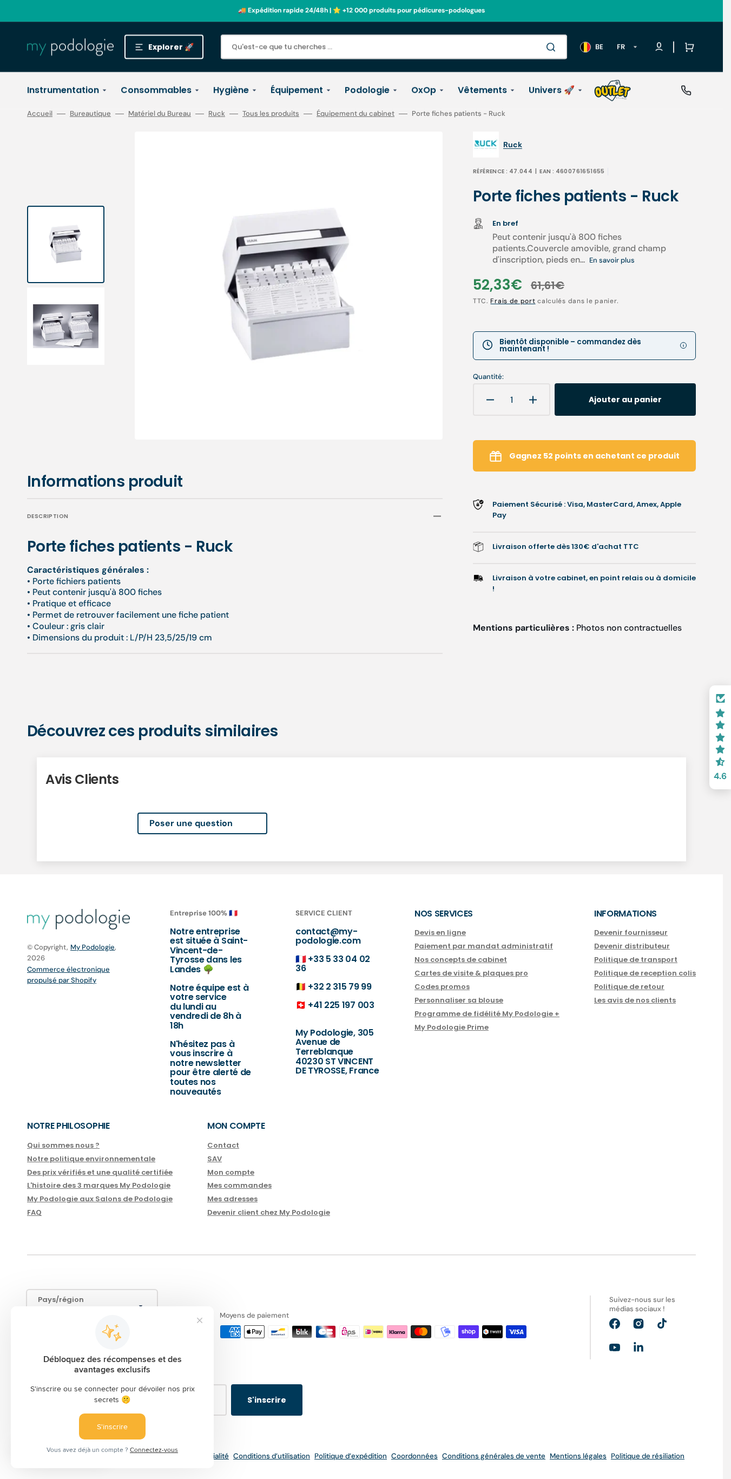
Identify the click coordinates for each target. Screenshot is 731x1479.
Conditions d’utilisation (271, 1456)
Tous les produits (270, 113)
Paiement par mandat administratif (483, 946)
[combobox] (394, 47)
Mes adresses (232, 1199)
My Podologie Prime (451, 1027)
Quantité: (488, 376)
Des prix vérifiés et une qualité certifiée (100, 1172)
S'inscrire (266, 1400)
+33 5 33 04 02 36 (332, 964)
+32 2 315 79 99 (339, 986)
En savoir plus (612, 260)
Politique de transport (635, 959)
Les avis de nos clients (635, 1000)
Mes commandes (239, 1185)
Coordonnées (414, 1456)
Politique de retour (629, 986)
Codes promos (442, 986)
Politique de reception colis (645, 973)
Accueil (39, 113)
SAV (214, 1159)
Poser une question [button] (191, 823)
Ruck (216, 113)
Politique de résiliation (647, 1456)
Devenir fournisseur (631, 933)
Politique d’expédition (350, 1456)
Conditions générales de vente (493, 1456)
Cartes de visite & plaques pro (471, 973)
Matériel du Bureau (159, 113)
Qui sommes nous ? (63, 1145)
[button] (687, 47)
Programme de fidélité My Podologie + (486, 1014)
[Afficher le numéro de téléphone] (686, 90)
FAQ (34, 1212)
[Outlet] (612, 90)
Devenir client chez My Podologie (268, 1212)
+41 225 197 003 (341, 1005)
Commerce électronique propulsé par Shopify (68, 975)
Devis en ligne (440, 933)
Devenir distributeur (632, 946)
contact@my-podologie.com (328, 936)
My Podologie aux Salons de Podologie (100, 1199)
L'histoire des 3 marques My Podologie (98, 1185)
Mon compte (230, 1172)
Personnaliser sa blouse (458, 1000)
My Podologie (92, 947)
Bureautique (90, 113)
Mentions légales (578, 1456)
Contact (223, 1145)
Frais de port (512, 301)
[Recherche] (553, 47)
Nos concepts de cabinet (460, 959)
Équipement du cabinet (355, 113)
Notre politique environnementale (91, 1159)
